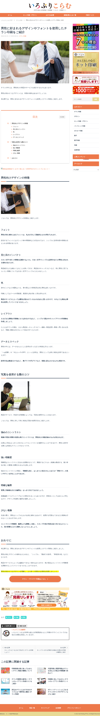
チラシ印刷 (22, 36)
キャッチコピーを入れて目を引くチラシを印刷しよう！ (18, 650)
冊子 (75, 135)
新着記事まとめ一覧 (70, 15)
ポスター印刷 (78, 131)
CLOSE (62, 116)
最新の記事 (23, 626)
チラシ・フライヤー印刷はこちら (35, 579)
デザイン (77, 116)
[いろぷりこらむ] (50, 6)
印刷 (17, 617)
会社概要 (58, 708)
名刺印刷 (77, 150)
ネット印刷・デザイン (30, 15)
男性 (24, 617)
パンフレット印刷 (79, 126)
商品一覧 (32, 708)
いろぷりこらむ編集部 (18, 629)
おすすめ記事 (50, 15)
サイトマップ (45, 708)
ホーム (10, 15)
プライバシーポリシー (74, 708)
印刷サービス (90, 15)
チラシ (9, 617)
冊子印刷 (77, 140)
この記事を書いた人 (9, 626)
